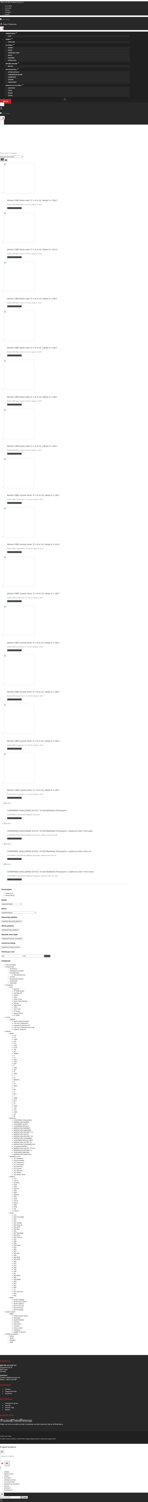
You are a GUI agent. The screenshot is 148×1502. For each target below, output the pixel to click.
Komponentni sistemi (15, 74)
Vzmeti (8, 1017)
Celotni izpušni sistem (21, 1316)
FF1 (15, 1090)
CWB (15, 1098)
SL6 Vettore (17, 1172)
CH (15, 1043)
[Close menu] (0, 1467)
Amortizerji (9, 985)
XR (15, 1051)
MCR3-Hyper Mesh (20, 1302)
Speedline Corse (14, 53)
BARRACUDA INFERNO (22, 1128)
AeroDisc (17, 1183)
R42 (15, 1239)
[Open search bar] (65, 99)
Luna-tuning (8, 6)
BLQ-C (16, 1203)
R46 (15, 1255)
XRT (15, 1063)
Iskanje (24, 1497)
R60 (15, 1287)
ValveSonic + (18, 1324)
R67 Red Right (18, 1233)
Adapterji (11, 88)
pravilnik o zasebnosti (41, 1439)
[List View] (6, 160)
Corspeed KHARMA (20, 1146)
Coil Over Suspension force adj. (24, 1027)
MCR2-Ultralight (19, 1300)
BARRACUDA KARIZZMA (22, 1130)
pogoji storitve (52, 1439)
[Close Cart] (2, 1452)
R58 (15, 1267)
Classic (16, 995)
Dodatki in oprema (20, 1332)
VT (15, 1104)
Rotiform (11, 58)
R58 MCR (17, 1275)
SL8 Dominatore (19, 1160)
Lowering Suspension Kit (22, 1025)
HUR (15, 1199)
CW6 (15, 1086)
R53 (15, 1293)
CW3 (15, 1061)
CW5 (15, 1074)
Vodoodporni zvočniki (17, 971)
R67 (15, 1283)
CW (15, 1049)
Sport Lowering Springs (21, 1021)
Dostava (8, 1389)
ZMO (15, 1193)
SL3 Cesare (17, 1168)
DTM (15, 1207)
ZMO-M (16, 1195)
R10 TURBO (18, 1223)
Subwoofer (12, 77)
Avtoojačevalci (13, 72)
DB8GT (16, 1053)
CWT (15, 1045)
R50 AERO (17, 1279)
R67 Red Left (18, 1225)
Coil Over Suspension (21, 1023)
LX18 (15, 1047)
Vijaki (10, 90)
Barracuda (12, 60)
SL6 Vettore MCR (19, 1174)
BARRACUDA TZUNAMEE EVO (24, 1144)
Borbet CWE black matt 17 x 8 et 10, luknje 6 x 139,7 (32, 298)
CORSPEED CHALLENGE (23, 1120)
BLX (15, 1094)
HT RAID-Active (19, 991)
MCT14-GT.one (19, 1306)
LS (14, 1289)
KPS (15, 1197)
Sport (15, 997)
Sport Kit (16, 989)
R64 (15, 1261)
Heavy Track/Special (20, 1001)
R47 (15, 1263)
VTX (15, 1110)
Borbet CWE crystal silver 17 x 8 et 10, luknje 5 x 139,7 (33, 495)
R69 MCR (17, 1257)
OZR (15, 1187)
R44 (15, 1247)
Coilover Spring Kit (20, 1029)
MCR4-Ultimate (19, 1304)
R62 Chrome (18, 1237)
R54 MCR (17, 1227)
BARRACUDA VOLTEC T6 (23, 1142)
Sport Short (17, 1005)
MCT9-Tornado (18, 1310)
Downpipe (17, 1318)
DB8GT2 (16, 1080)
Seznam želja (9, 1407)
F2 (14, 1078)
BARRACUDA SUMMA (21, 1122)
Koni (9, 36)
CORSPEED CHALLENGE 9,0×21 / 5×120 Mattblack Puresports (37, 810)
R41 (15, 1231)
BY (15, 1102)
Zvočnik (10, 79)
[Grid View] (2, 160)
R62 (15, 1221)
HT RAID (17, 1015)
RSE (15, 1205)
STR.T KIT (17, 1009)
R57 (15, 1251)
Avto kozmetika (11, 965)
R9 (15, 1273)
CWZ (15, 1068)
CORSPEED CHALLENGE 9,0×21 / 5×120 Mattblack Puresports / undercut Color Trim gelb (50, 831)
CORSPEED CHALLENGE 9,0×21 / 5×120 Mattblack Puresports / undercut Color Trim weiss (50, 872)
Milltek (10, 66)
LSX (15, 1215)
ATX (15, 1070)
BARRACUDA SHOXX (21, 1134)
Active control (18, 1328)
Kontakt (7, 14)
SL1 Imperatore (19, 1164)
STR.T (16, 1007)
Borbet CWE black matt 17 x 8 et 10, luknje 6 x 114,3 (32, 249)
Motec (10, 55)
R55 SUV (17, 1235)
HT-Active (17, 1011)
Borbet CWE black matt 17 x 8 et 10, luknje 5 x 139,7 (32, 200)
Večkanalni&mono (19, 975)
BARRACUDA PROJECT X (23, 1150)
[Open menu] (2, 122)
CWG (15, 1039)
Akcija (5, 101)
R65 (15, 1269)
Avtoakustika (10, 967)
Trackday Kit (18, 993)
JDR (15, 1191)
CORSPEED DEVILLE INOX (23, 1140)
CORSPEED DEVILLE (21, 1126)
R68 (15, 1241)
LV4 (15, 1041)
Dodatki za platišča (12, 1334)
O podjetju (8, 12)
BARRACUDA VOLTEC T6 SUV (24, 1148)
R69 (15, 1249)
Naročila (7, 1405)
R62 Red (16, 1253)
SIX (15, 1209)
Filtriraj (47, 956)
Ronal (10, 50)
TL (14, 1072)
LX (14, 1057)
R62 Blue (17, 1229)
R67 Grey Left (18, 1291)
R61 (15, 1296)
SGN (15, 1185)
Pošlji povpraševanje (14, 208)
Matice (10, 93)
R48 (15, 1271)
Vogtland (11, 42)
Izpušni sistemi (10, 1312)
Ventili (10, 95)
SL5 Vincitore (18, 1170)
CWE (15, 1112)
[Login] (65, 108)
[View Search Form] (2, 104)
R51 (15, 1285)
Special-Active (18, 1013)
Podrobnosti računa (11, 1403)
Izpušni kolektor (19, 1320)
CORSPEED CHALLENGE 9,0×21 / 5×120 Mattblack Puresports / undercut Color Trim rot (49, 851)
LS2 (15, 1035)
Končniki (16, 1322)
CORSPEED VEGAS (21, 1124)
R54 (15, 1219)
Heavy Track (18, 999)
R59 (15, 1281)
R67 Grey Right (19, 1217)
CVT (15, 1178)
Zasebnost (8, 1393)
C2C (15, 1108)
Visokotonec (14, 981)
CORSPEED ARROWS (21, 1152)
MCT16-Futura (18, 1308)
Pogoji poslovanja (11, 1391)
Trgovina (7, 10)
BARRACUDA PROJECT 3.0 (23, 1136)
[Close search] (2, 1494)
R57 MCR (17, 1259)
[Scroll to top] (2, 1464)
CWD (15, 1106)
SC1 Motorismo (19, 1162)
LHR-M (16, 1211)
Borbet (10, 48)
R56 (15, 1243)
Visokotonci (12, 82)
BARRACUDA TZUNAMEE (23, 1138)
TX (15, 1084)
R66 (15, 1277)
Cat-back (17, 1326)
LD (15, 1114)
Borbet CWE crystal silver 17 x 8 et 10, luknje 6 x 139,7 (33, 593)
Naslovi (7, 1410)
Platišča (8, 1031)
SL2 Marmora (18, 1166)
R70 (15, 1265)
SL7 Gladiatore (18, 1158)
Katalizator (17, 1330)
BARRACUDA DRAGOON (22, 1154)
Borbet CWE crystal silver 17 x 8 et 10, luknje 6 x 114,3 (33, 544)
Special (16, 1003)
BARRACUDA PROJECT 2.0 (23, 1132)
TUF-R (16, 1181)
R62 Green (17, 1245)
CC (15, 1037)
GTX (15, 1100)
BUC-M (16, 1189)
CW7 (15, 1059)
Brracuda (13, 1118)
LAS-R (16, 1201)
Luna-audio (8, 8)
